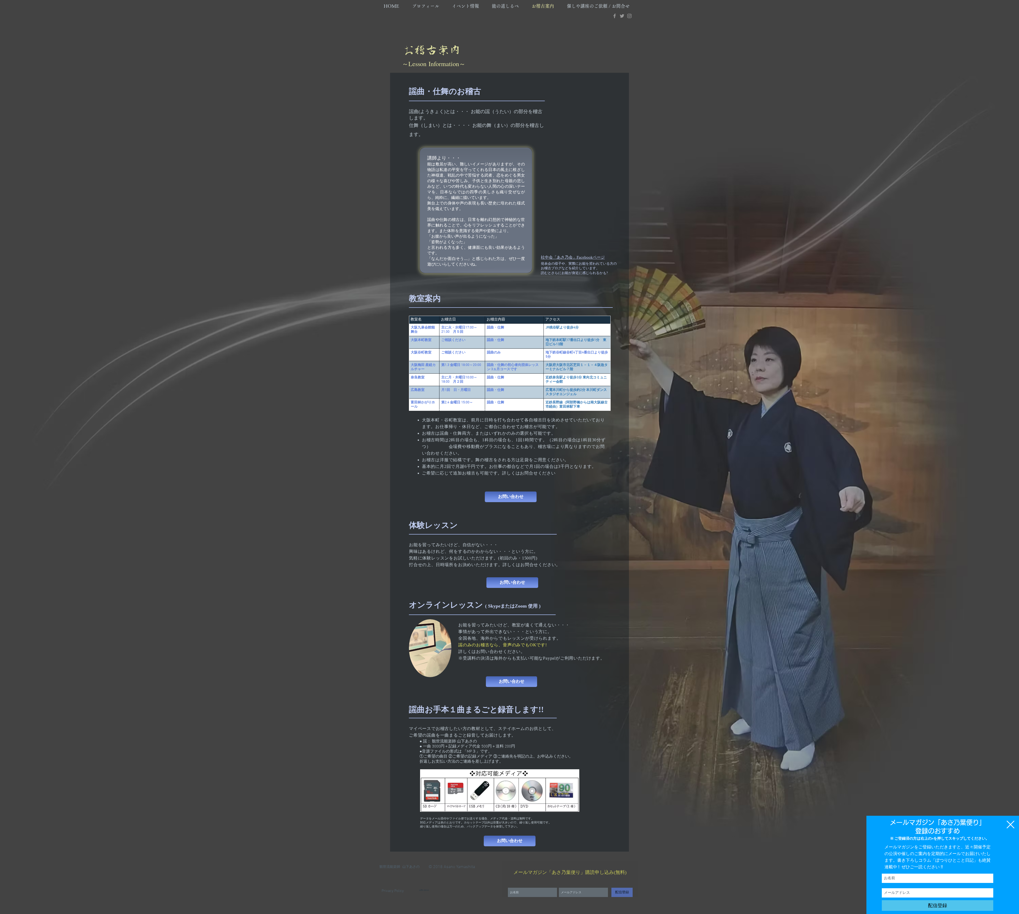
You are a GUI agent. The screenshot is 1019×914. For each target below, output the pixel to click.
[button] (1010, 824)
